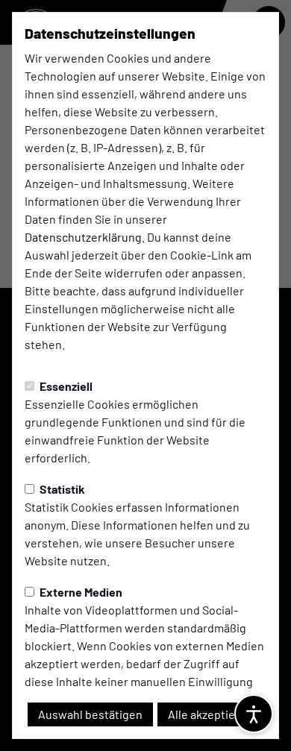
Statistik (61, 489)
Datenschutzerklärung (83, 237)
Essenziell (65, 386)
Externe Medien (79, 592)
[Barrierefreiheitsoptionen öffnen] (253, 713)
